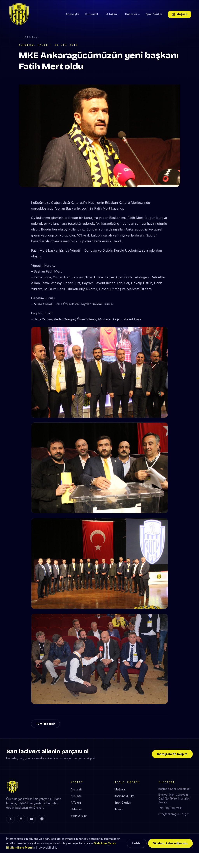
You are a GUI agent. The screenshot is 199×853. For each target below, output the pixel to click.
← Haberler (29, 36)
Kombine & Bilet (124, 796)
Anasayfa (72, 14)
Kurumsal (91, 14)
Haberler (131, 14)
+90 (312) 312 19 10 (170, 808)
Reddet (137, 843)
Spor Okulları (154, 14)
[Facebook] (42, 819)
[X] (10, 819)
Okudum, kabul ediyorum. (170, 843)
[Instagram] (21, 819)
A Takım (111, 14)
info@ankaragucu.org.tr (173, 814)
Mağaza (181, 14)
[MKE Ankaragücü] (19, 14)
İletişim (118, 809)
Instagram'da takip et (172, 754)
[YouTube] (31, 819)
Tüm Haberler (45, 723)
